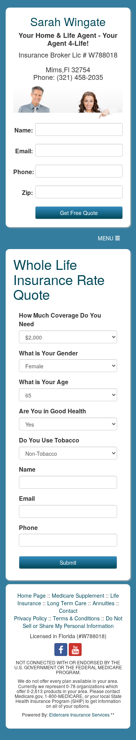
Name (27, 469)
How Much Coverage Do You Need (60, 319)
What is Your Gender (48, 353)
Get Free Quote (79, 213)
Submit (68, 562)
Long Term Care (67, 603)
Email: (24, 151)
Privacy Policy (30, 618)
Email (27, 498)
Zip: (27, 193)
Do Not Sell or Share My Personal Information (72, 621)
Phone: (23, 172)
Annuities (103, 603)
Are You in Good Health (52, 411)
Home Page (31, 595)
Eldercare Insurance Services (79, 714)
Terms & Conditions (76, 618)
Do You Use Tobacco (49, 440)
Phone (28, 527)
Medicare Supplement (78, 595)
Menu (110, 240)
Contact (68, 610)
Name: (23, 130)
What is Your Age (43, 382)
